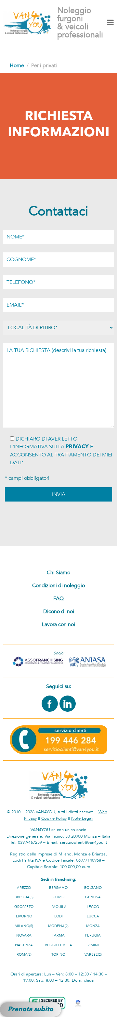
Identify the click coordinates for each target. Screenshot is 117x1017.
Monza (93, 926)
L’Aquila (58, 906)
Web (102, 812)
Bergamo (58, 887)
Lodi (58, 916)
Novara (24, 935)
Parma (58, 935)
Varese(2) (93, 954)
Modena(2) (58, 926)
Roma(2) (24, 954)
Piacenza (24, 945)
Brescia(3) (24, 897)
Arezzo (24, 887)
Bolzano (93, 887)
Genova (93, 897)
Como (58, 897)
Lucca (93, 916)
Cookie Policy (54, 818)
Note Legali (82, 818)
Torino (58, 954)
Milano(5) (24, 926)
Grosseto (23, 906)
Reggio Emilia (58, 945)
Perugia (93, 935)
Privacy (30, 818)
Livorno (24, 916)
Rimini (93, 945)
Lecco (93, 906)
